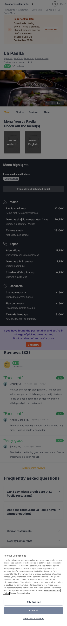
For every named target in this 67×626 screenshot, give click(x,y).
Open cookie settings (33, 618)
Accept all (33, 610)
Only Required (33, 602)
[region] (33, 587)
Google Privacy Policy (20, 593)
